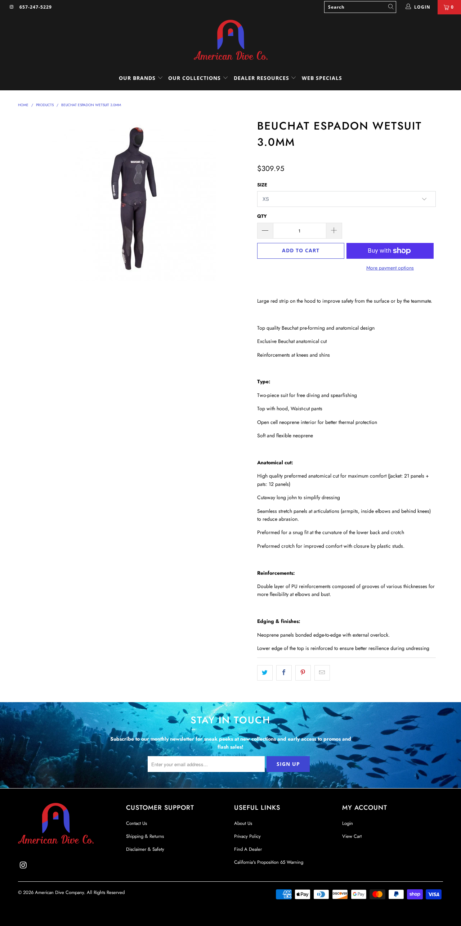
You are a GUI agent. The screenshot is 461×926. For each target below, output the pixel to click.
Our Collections (194, 77)
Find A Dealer (248, 849)
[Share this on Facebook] (284, 672)
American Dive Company (59, 892)
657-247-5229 (35, 7)
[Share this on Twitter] (265, 672)
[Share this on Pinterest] (303, 672)
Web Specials (322, 77)
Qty (262, 216)
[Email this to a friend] (322, 672)
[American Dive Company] (230, 40)
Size (262, 184)
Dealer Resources (262, 77)
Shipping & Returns (145, 836)
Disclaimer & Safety (145, 849)
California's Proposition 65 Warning (268, 862)
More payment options (390, 267)
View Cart (352, 836)
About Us (243, 823)
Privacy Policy (247, 836)
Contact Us (136, 823)
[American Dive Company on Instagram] (11, 7)
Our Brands (138, 77)
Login (347, 823)
